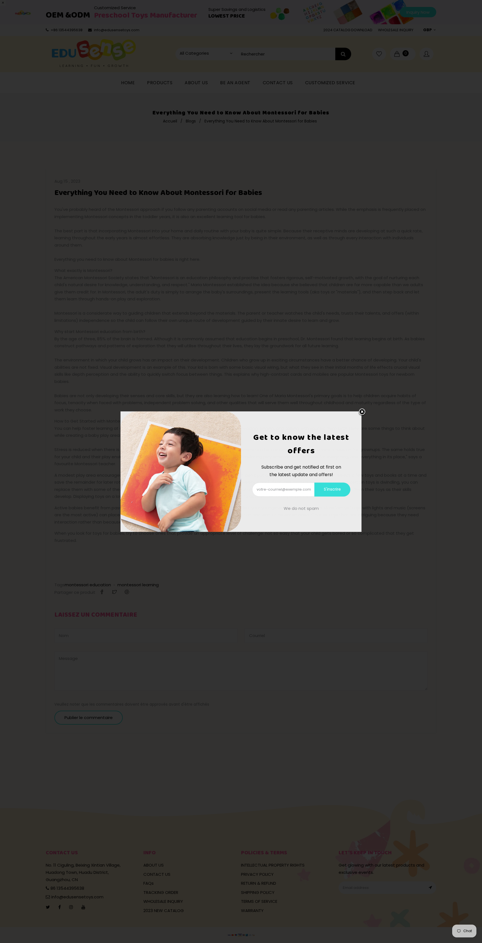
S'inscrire (332, 489)
